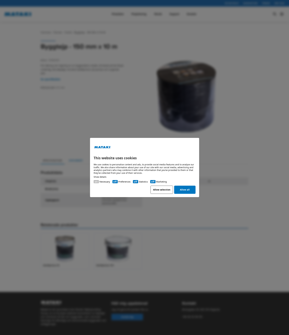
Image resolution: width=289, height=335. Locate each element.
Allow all (185, 189)
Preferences (124, 181)
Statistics (143, 181)
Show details (100, 177)
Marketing (161, 181)
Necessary (104, 181)
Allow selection (161, 189)
